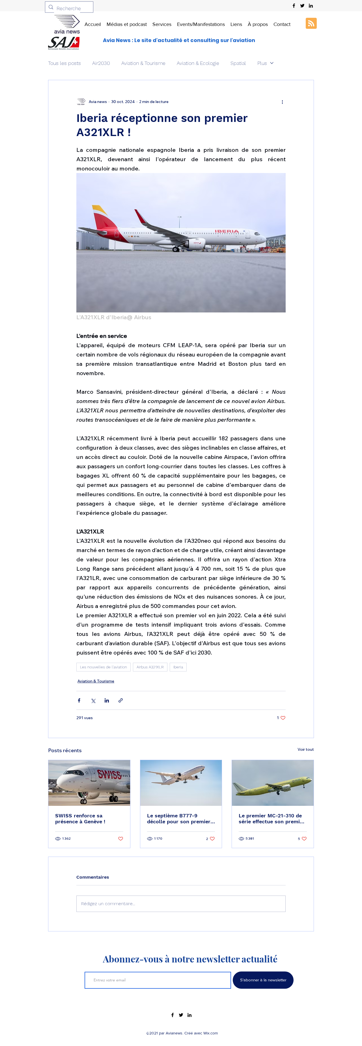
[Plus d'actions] (282, 101)
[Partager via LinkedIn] (106, 700)
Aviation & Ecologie (198, 63)
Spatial (238, 63)
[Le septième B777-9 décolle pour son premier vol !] (181, 783)
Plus (262, 63)
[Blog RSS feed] (311, 23)
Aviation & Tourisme (143, 63)
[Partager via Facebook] (79, 700)
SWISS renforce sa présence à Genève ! (80, 818)
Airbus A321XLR (150, 667)
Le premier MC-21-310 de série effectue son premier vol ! (272, 818)
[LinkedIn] (311, 5)
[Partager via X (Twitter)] (93, 700)
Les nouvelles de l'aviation (103, 667)
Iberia (178, 667)
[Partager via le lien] (120, 700)
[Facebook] (294, 5)
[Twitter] (302, 5)
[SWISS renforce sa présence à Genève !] (89, 783)
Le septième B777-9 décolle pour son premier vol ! (178, 818)
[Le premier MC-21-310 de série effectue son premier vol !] (273, 783)
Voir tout (306, 749)
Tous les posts (64, 63)
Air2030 (101, 63)
